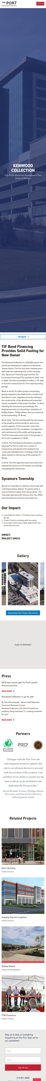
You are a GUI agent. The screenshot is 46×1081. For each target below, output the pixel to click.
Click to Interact (23, 644)
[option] (23, 583)
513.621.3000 (23, 1077)
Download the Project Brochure (23, 612)
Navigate (22, 336)
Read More (7, 691)
